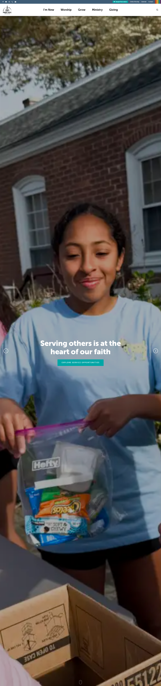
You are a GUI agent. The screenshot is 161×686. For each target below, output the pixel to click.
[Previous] (3, 351)
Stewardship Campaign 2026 (80, 362)
